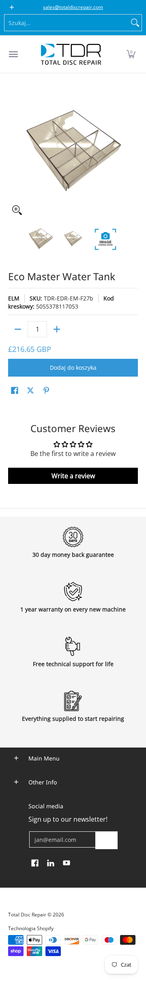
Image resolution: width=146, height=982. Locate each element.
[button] (131, 54)
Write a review (73, 475)
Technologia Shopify (31, 928)
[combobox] (66, 23)
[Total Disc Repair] (71, 54)
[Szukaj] (135, 23)
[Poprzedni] (14, 154)
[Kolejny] (132, 154)
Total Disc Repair (27, 914)
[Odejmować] (18, 329)
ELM (13, 298)
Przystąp (106, 840)
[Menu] (13, 54)
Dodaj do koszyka (73, 367)
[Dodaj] (57, 329)
